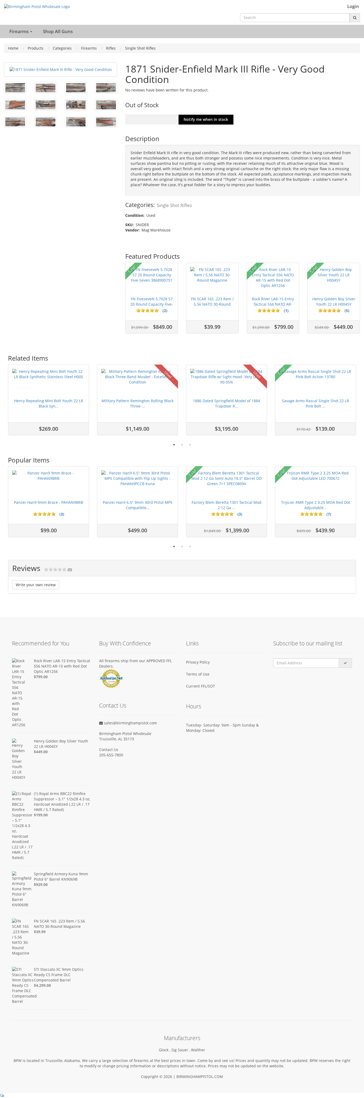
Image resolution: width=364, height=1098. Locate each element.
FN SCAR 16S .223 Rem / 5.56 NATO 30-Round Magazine (59, 924)
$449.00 (41, 751)
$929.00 (41, 884)
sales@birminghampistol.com (130, 722)
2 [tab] (182, 444)
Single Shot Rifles (174, 205)
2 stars (40, 514)
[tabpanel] (48, 403)
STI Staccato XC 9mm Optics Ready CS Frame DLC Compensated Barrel (58, 975)
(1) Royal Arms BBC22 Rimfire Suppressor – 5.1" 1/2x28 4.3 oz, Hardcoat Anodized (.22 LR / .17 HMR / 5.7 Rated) (62, 801)
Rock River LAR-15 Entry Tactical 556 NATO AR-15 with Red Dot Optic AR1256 (62, 666)
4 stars (49, 514)
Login (353, 6)
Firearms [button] (19, 31)
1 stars (35, 514)
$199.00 (41, 814)
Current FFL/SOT (200, 686)
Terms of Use (197, 674)
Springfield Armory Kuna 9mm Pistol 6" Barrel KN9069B (61, 876)
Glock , (165, 1049)
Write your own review (36, 584)
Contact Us (108, 749)
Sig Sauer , (181, 1049)
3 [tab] (190, 444)
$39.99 (40, 931)
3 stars (44, 514)
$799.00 (41, 676)
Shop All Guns (58, 31)
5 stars (53, 514)
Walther (198, 1049)
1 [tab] (174, 444)
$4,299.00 (42, 985)
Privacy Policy (198, 662)
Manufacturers (182, 1038)
